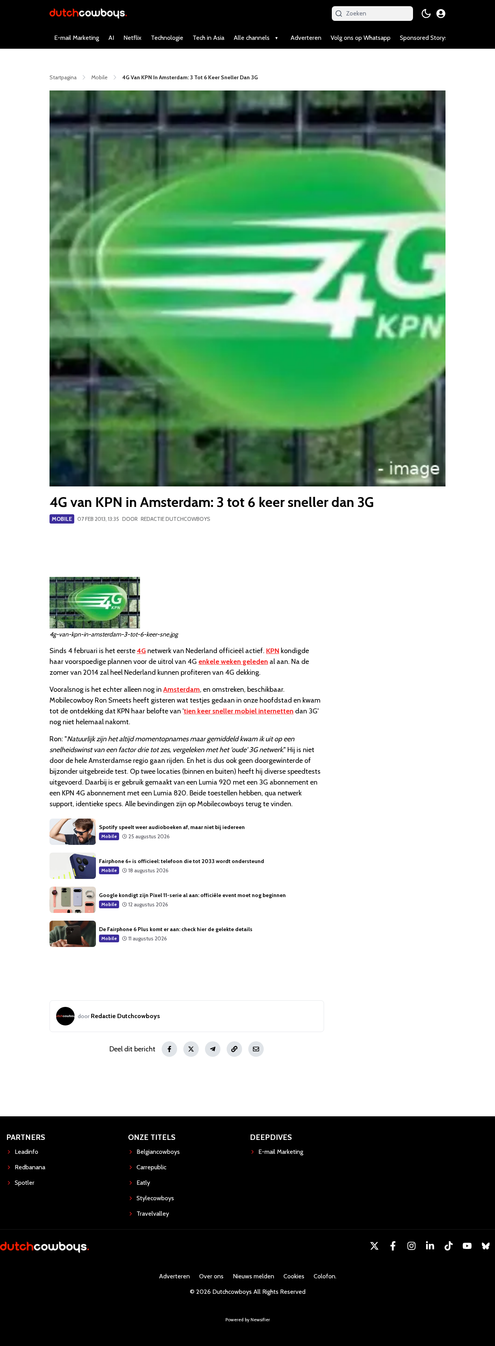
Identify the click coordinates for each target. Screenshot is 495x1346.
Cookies (293, 1276)
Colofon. (325, 1276)
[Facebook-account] (393, 1245)
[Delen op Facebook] (169, 1049)
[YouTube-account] (467, 1245)
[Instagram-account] (411, 1245)
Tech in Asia (208, 37)
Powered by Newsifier (247, 1319)
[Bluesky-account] (485, 1245)
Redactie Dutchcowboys (175, 518)
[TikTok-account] (448, 1245)
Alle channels (252, 37)
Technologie (167, 37)
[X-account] (374, 1245)
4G (141, 651)
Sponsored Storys (423, 37)
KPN (272, 651)
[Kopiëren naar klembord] (234, 1049)
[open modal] (441, 13)
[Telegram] (212, 1049)
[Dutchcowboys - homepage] (88, 13)
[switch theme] (426, 13)
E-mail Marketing (76, 37)
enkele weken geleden (233, 661)
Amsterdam (181, 689)
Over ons (211, 1276)
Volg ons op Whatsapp (361, 37)
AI (111, 37)
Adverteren (305, 37)
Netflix (132, 37)
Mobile (62, 518)
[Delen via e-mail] (256, 1049)
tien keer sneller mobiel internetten (239, 711)
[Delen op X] (191, 1049)
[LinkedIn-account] (430, 1245)
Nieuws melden (253, 1276)
